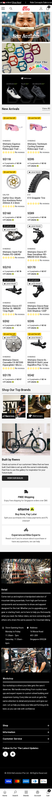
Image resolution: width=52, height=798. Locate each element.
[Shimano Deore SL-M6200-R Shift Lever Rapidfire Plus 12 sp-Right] (38, 344)
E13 (28, 195)
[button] (9, 152)
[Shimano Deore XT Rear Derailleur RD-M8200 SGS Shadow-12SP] (38, 236)
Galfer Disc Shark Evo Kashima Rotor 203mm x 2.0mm (12, 200)
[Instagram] (12, 754)
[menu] (3, 8)
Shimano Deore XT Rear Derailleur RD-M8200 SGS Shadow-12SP (38, 254)
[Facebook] (5, 754)
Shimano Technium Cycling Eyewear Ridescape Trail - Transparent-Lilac (37, 146)
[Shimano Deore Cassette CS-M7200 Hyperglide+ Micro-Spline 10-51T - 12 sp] (14, 344)
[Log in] (41, 8)
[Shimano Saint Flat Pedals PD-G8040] (14, 236)
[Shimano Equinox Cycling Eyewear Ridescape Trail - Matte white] (14, 128)
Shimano (7, 141)
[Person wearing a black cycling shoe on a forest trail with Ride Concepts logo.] (38, 407)
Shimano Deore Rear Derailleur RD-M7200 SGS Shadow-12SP (38, 308)
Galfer (6, 195)
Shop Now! (15, 2)
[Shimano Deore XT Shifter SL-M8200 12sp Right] (14, 290)
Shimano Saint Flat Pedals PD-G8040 (12, 253)
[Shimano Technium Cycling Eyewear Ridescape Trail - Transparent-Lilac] (38, 128)
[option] (13, 407)
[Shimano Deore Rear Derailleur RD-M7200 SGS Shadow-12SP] (38, 290)
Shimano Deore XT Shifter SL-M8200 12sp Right (12, 308)
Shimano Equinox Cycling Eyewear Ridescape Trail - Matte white (11, 146)
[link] (26, 496)
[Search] (11, 8)
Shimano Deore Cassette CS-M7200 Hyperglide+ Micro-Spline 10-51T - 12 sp (13, 362)
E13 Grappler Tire (36, 198)
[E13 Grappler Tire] (38, 182)
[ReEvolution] (26, 58)
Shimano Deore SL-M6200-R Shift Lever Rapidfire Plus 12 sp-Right (38, 362)
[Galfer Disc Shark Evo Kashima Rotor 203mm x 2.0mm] (14, 182)
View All (46, 108)
